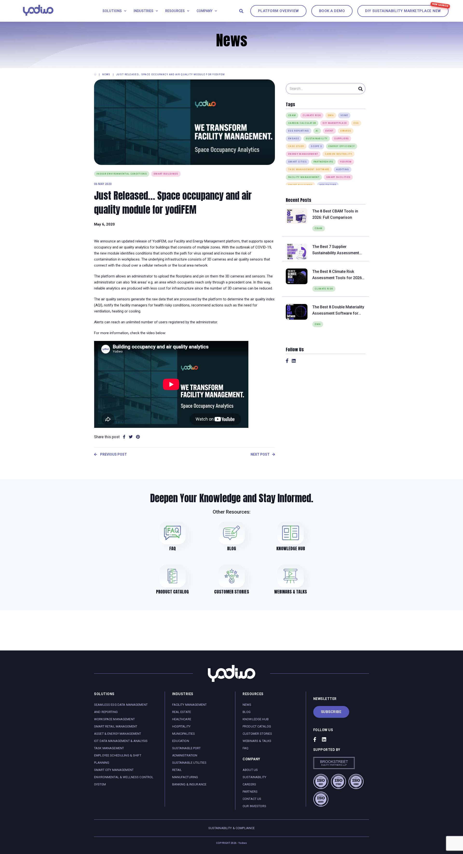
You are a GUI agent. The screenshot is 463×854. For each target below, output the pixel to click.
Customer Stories (257, 733)
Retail (177, 770)
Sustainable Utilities (189, 762)
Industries (143, 11)
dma (331, 115)
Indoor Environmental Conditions (121, 174)
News (247, 704)
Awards (345, 131)
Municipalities (183, 733)
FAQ (245, 748)
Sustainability (316, 138)
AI (317, 131)
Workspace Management (114, 719)
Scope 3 (316, 146)
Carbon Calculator (302, 123)
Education (180, 741)
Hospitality (181, 726)
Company (204, 11)
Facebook (287, 361)
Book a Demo (332, 11)
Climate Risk (312, 115)
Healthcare (181, 719)
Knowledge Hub (256, 719)
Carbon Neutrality (338, 154)
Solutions (112, 11)
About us (250, 770)
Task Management (109, 748)
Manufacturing (185, 777)
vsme (344, 115)
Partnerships (323, 162)
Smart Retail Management (115, 726)
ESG (356, 123)
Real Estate (181, 712)
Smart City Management (114, 770)
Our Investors (254, 806)
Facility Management (304, 177)
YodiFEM (346, 162)
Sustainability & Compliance (231, 828)
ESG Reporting (298, 131)
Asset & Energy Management (117, 733)
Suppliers (341, 138)
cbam (292, 115)
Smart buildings (166, 174)
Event (329, 131)
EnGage (293, 138)
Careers (249, 784)
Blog (247, 712)
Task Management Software (308, 169)
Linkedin (294, 361)
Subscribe (331, 712)
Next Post (260, 454)
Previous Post (113, 454)
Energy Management (303, 154)
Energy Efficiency (341, 146)
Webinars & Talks (257, 741)
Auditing (342, 169)
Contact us (252, 799)
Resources (175, 11)
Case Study (296, 146)
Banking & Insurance (189, 784)
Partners (250, 791)
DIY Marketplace (335, 123)
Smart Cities (297, 162)
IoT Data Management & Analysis (121, 741)
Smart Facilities (338, 177)
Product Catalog (257, 726)
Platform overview (278, 11)
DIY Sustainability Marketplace (403, 11)
